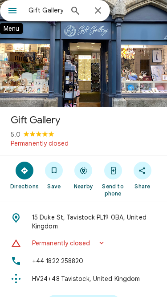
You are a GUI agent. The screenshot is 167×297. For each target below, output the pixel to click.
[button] (83, 243)
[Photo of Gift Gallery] (83, 53)
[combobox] (46, 10)
